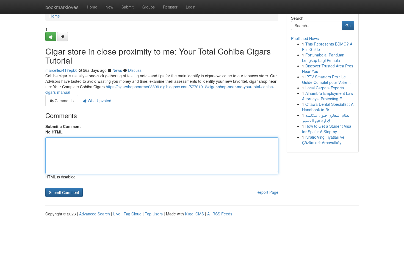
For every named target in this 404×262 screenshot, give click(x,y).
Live (116, 214)
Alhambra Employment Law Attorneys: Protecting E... (327, 95)
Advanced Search (94, 214)
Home (92, 7)
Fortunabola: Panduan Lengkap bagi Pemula (323, 57)
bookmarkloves (62, 6)
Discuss (135, 70)
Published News (305, 38)
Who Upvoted (99, 100)
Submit (127, 7)
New (109, 7)
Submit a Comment (63, 126)
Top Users (154, 214)
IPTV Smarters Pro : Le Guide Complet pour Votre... (326, 79)
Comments (64, 100)
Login (190, 7)
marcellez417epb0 (61, 70)
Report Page (267, 192)
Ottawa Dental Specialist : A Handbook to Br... (327, 106)
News (117, 70)
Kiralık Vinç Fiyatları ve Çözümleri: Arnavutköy (323, 139)
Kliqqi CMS (194, 214)
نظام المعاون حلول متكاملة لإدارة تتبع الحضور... (325, 117)
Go (348, 25)
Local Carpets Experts (324, 87)
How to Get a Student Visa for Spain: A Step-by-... (326, 128)
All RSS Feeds (219, 214)
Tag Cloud (133, 214)
